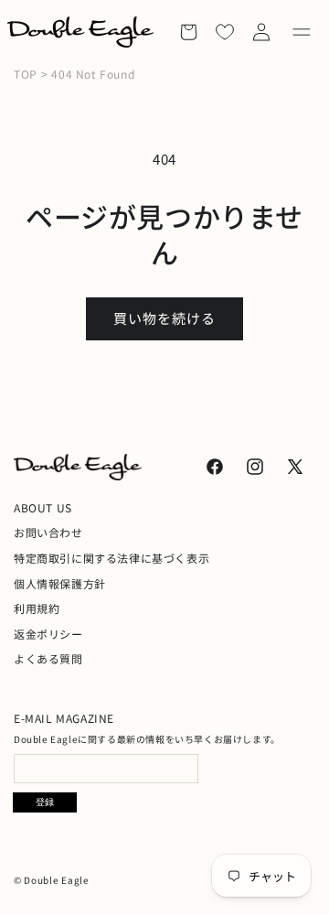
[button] (301, 32)
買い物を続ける (164, 318)
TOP (25, 74)
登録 (45, 802)
